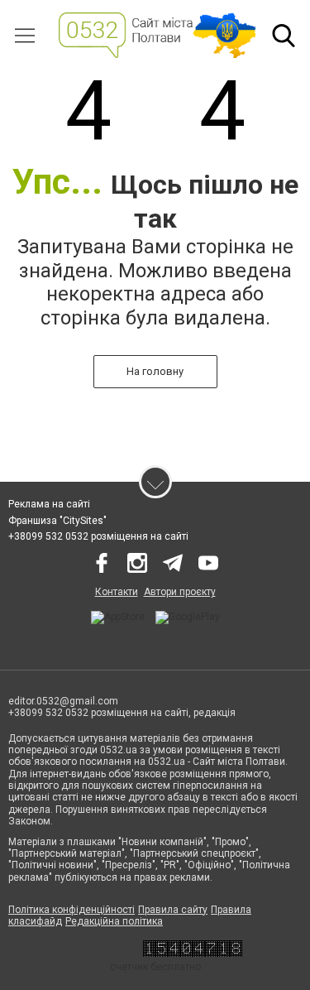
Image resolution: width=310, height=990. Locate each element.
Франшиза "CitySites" (57, 520)
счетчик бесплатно (155, 967)
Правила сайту (172, 910)
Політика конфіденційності (71, 910)
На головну (155, 371)
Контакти (116, 592)
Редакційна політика (114, 921)
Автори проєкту (180, 592)
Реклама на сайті (49, 504)
